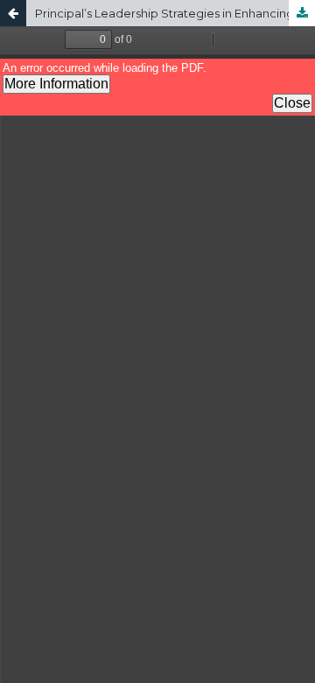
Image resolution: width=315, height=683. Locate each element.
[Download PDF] (302, 13)
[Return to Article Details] (13, 13)
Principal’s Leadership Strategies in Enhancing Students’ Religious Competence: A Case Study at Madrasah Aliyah (175, 13)
